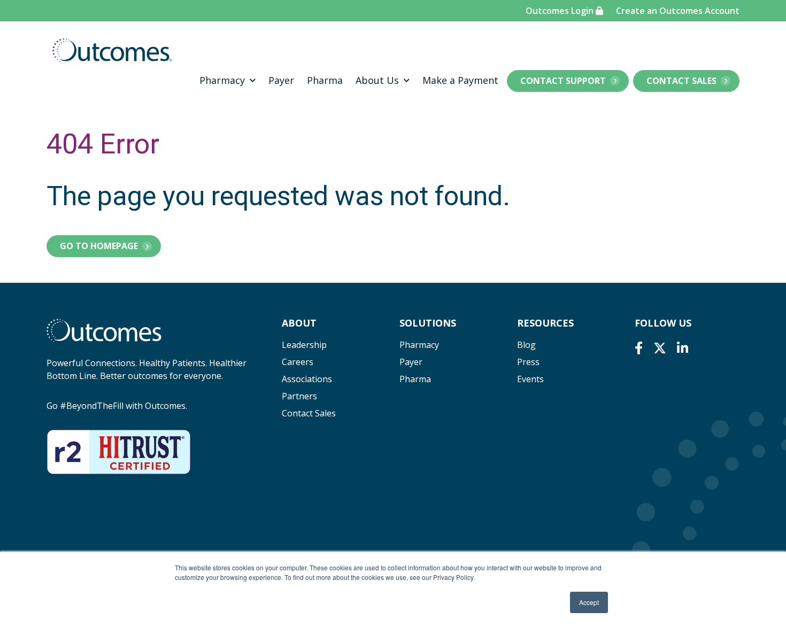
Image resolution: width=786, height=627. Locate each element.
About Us (377, 80)
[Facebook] (639, 348)
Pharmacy (222, 80)
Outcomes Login (561, 11)
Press (528, 362)
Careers (297, 362)
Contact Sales (681, 81)
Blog (526, 345)
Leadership (304, 345)
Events (530, 379)
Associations (307, 379)
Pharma (325, 80)
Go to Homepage (99, 246)
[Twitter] (659, 348)
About (299, 322)
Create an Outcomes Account (677, 11)
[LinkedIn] (682, 348)
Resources (545, 322)
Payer (281, 80)
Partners (299, 396)
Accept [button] (589, 602)
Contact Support (563, 81)
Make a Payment (460, 80)
